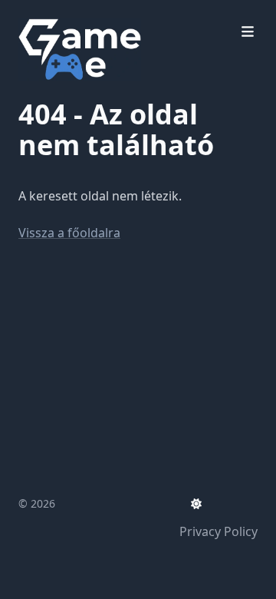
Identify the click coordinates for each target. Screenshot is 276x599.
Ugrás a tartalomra (92, 14)
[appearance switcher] (196, 503)
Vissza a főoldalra (69, 232)
